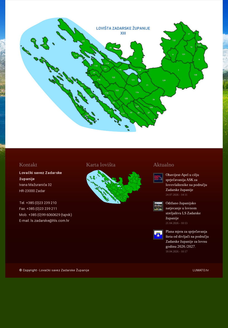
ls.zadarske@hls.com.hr (50, 220)
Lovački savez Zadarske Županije (64, 270)
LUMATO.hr (201, 270)
